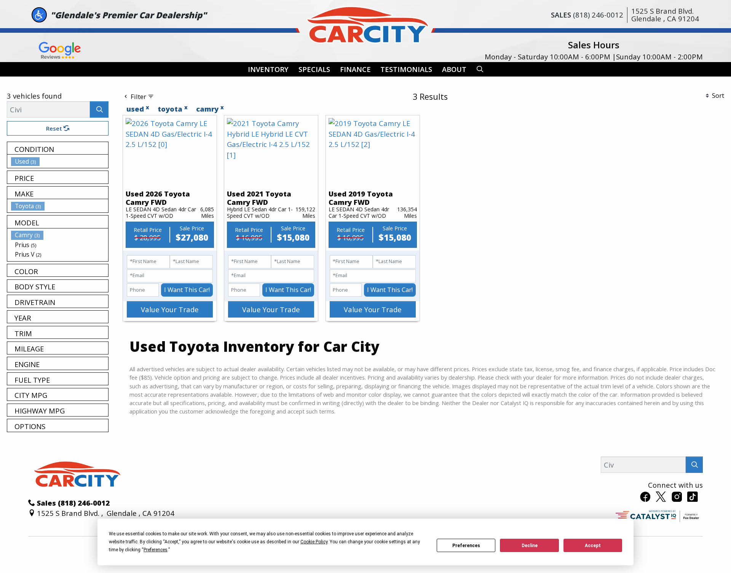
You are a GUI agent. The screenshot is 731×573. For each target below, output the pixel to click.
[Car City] (365, 23)
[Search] (99, 109)
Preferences (466, 545)
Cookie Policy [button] (313, 541)
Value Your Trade (170, 309)
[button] (268, 69)
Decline (530, 545)
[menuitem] (60, 161)
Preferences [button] (156, 549)
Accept (593, 545)
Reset (55, 128)
